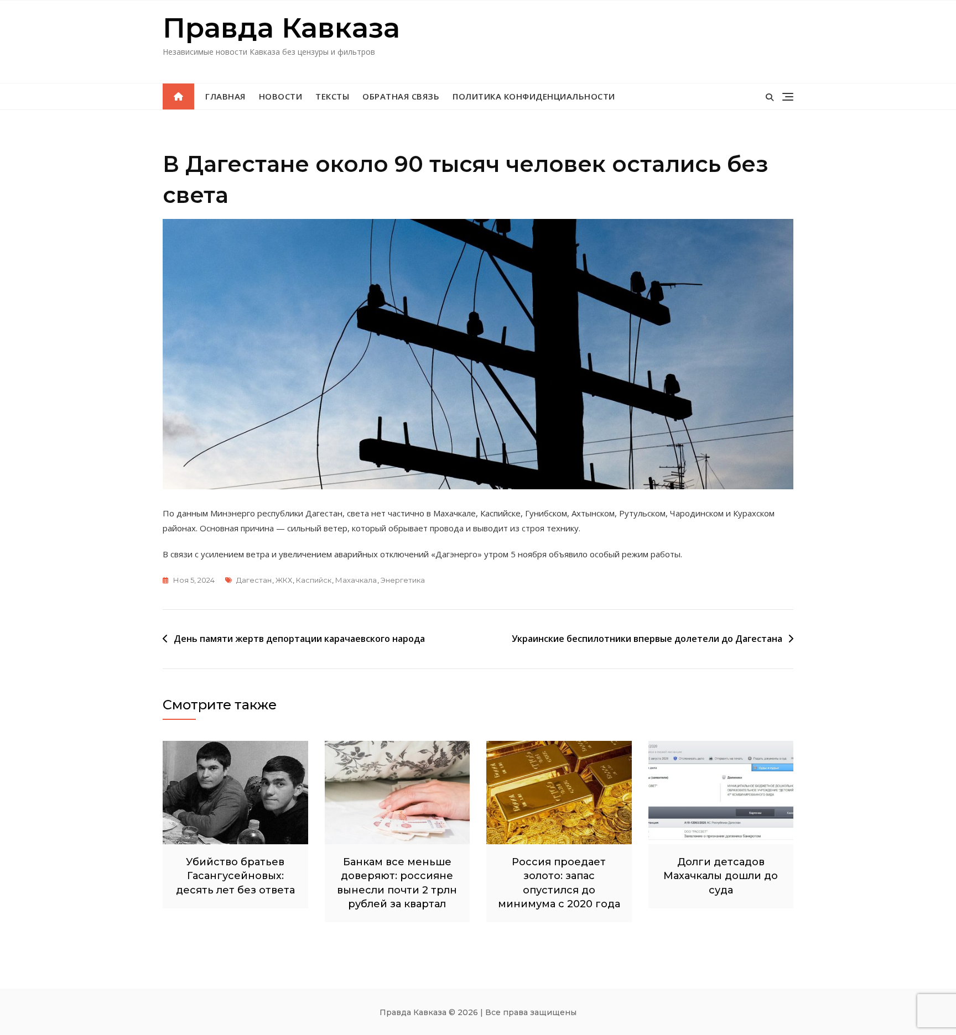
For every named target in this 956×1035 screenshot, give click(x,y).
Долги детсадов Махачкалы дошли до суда (720, 876)
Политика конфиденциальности (534, 96)
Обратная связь (400, 96)
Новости (281, 96)
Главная (225, 96)
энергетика (403, 580)
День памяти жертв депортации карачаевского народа (299, 638)
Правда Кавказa (281, 28)
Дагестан (254, 580)
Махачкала (356, 580)
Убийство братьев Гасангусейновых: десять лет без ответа (235, 876)
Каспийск (313, 580)
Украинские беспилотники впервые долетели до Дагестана (647, 638)
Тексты (332, 96)
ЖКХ (284, 580)
